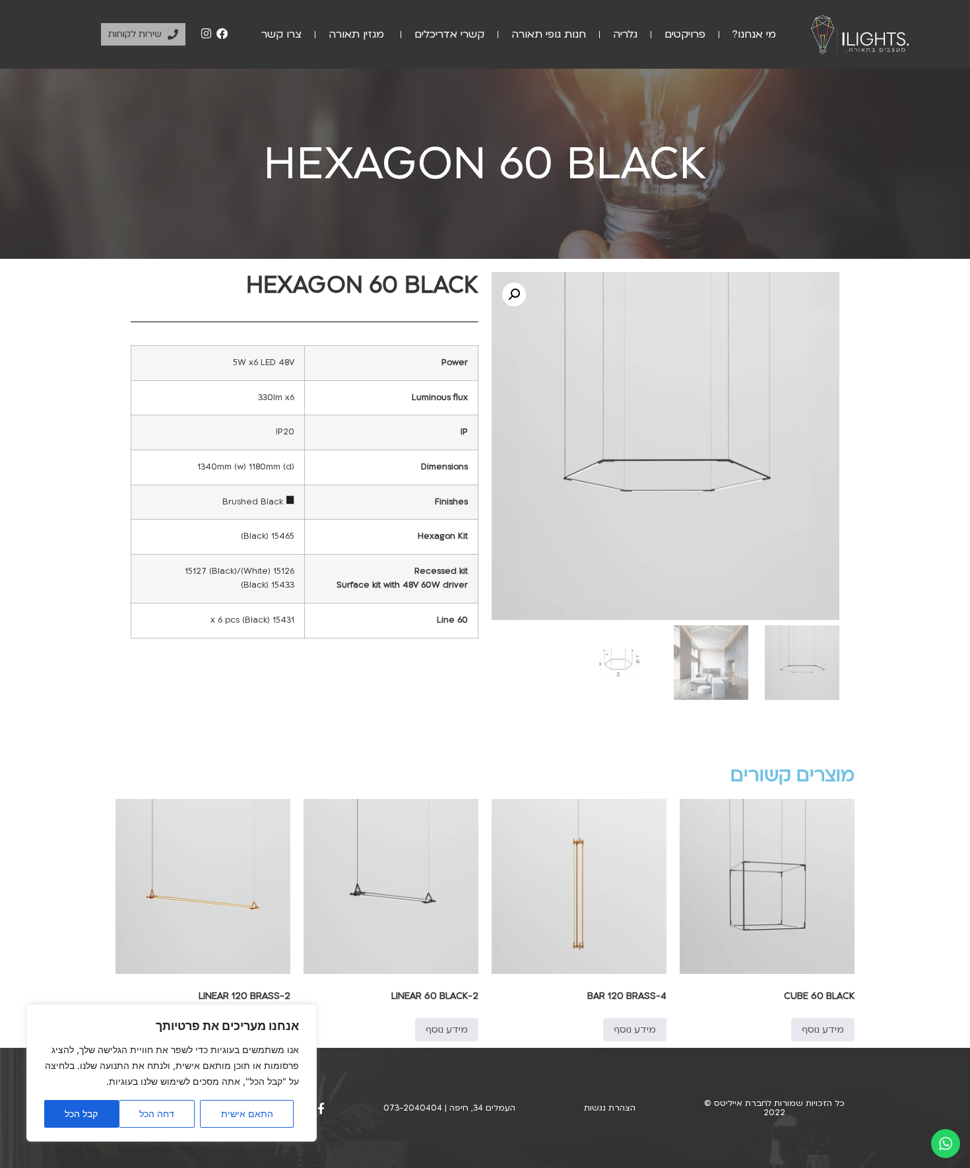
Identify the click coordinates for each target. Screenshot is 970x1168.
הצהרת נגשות (609, 1108)
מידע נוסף (823, 1029)
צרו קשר (281, 34)
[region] (171, 1073)
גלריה (625, 34)
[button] (514, 294)
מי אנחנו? (754, 34)
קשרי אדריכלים (449, 34)
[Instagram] (206, 34)
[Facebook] (222, 34)
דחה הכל (156, 1113)
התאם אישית (247, 1113)
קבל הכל (81, 1113)
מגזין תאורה (358, 34)
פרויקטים (684, 34)
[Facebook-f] (321, 1108)
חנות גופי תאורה (548, 34)
